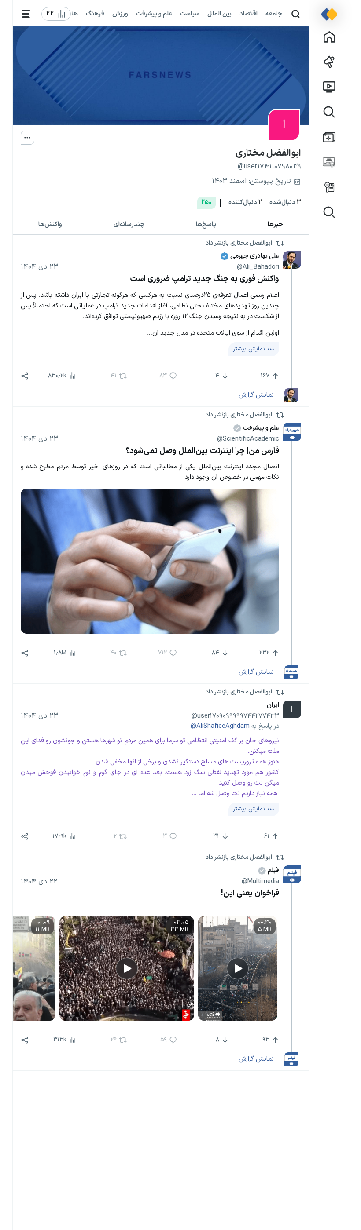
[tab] (275, 224)
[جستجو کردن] (295, 13)
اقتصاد (248, 13)
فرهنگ (95, 13)
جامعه (273, 13)
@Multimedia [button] (260, 881)
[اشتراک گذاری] (25, 376)
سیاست (189, 13)
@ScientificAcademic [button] (248, 439)
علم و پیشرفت (154, 13)
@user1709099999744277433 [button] (235, 716)
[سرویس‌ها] (26, 13)
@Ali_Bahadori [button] (258, 267)
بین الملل (219, 13)
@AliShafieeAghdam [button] (220, 726)
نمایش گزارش (256, 395)
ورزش (120, 13)
